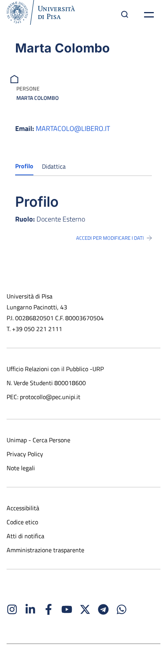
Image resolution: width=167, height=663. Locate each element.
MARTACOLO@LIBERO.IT (73, 128)
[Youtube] (66, 609)
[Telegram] (103, 609)
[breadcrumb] (15, 78)
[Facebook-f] (48, 609)
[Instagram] (12, 609)
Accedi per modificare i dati (110, 238)
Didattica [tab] (54, 166)
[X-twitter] (85, 609)
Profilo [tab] (24, 166)
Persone (28, 88)
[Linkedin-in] (30, 609)
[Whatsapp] (121, 609)
